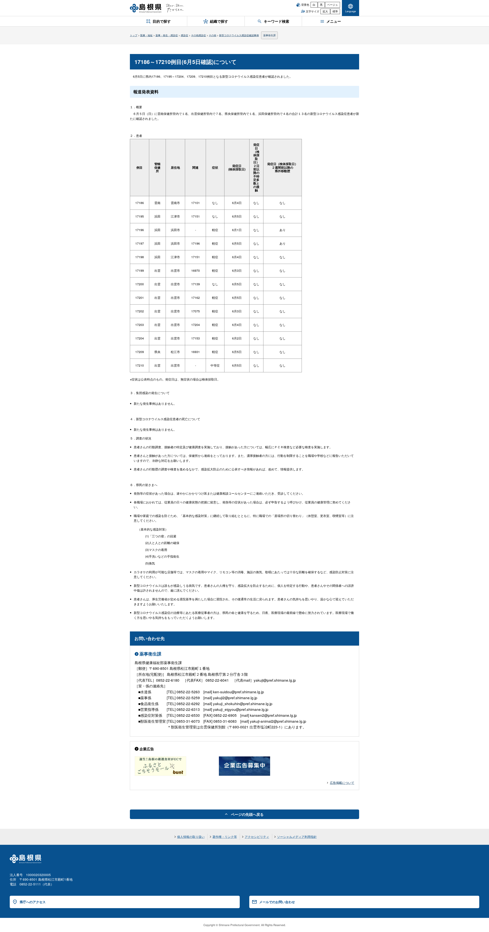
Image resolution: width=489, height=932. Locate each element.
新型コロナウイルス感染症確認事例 (239, 35)
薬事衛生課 (269, 35)
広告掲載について (342, 782)
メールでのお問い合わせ (277, 902)
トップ (133, 35)
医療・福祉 (146, 35)
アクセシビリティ (257, 836)
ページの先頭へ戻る (247, 814)
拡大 (325, 11)
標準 (335, 11)
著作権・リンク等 (224, 836)
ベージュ (332, 4)
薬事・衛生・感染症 (166, 35)
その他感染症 (198, 35)
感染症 (184, 35)
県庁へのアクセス (33, 902)
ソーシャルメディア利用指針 (297, 836)
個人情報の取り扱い (191, 836)
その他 (212, 35)
